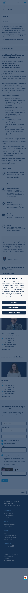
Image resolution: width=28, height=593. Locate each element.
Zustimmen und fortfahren (14, 312)
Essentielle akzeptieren (14, 307)
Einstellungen (14, 302)
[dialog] (14, 296)
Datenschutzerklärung (16, 295)
